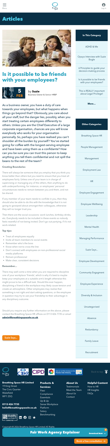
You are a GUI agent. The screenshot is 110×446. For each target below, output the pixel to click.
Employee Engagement (91, 192)
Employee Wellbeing (92, 204)
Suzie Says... (11, 337)
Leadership (92, 215)
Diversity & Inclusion (91, 295)
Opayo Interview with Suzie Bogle (92, 58)
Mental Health (92, 227)
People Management (92, 147)
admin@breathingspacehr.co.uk (20, 317)
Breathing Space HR (91, 135)
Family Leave (91, 341)
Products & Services (47, 385)
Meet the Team (74, 390)
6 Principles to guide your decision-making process (91, 69)
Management (92, 158)
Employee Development (91, 261)
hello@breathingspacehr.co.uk (19, 407)
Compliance (46, 394)
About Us (72, 383)
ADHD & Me (91, 46)
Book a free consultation (89, 441)
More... (92, 103)
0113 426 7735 (10, 404)
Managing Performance (91, 238)
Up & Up (44, 401)
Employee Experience (91, 284)
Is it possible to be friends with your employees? (91, 81)
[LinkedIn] (20, 417)
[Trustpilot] (34, 417)
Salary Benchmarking (47, 413)
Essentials (45, 397)
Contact (70, 397)
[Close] (105, 429)
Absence (91, 318)
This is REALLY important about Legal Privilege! (92, 92)
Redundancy (91, 329)
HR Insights (93, 390)
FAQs (90, 393)
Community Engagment (91, 272)
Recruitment (91, 352)
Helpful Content (98, 383)
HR (91, 181)
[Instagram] (30, 417)
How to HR (93, 386)
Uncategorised (91, 306)
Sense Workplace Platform (49, 406)
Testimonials (72, 386)
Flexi (42, 390)
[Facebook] (25, 417)
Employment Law (92, 170)
